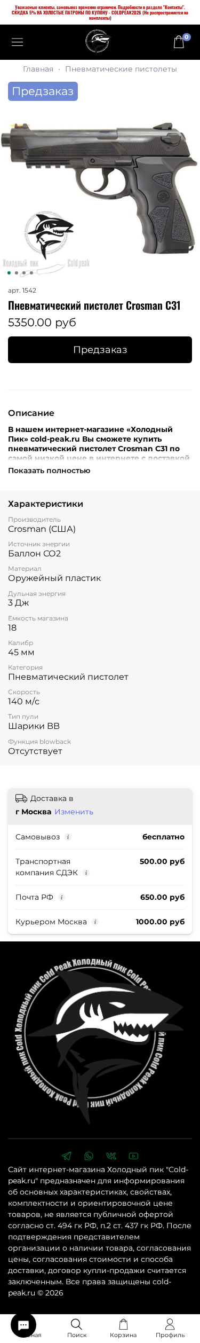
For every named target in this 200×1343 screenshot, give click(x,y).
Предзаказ (100, 349)
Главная (38, 69)
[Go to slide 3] (23, 272)
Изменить (73, 811)
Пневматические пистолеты (121, 69)
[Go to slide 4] (31, 272)
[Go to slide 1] (8, 272)
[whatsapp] (89, 1157)
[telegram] (66, 1157)
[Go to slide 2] (16, 272)
